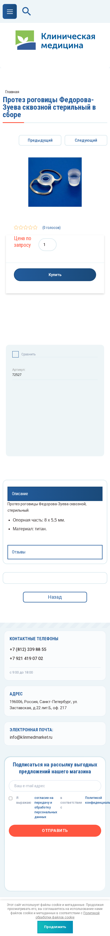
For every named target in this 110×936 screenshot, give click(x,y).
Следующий (86, 140)
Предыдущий (40, 140)
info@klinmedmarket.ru (31, 737)
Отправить (55, 830)
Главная (12, 92)
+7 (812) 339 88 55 (28, 649)
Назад (55, 597)
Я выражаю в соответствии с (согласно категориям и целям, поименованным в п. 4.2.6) (58, 807)
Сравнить (28, 354)
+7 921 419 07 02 (26, 658)
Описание (20, 493)
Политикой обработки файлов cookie (68, 915)
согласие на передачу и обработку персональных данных (45, 807)
